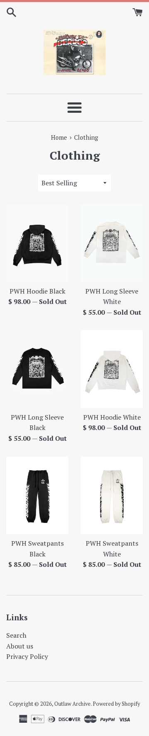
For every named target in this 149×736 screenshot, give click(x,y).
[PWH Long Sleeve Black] (37, 369)
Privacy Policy (27, 656)
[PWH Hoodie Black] (37, 243)
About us (19, 646)
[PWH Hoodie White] (112, 369)
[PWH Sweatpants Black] (37, 495)
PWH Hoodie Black (37, 291)
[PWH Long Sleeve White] (112, 243)
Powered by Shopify (116, 703)
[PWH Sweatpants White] (112, 495)
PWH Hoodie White (112, 417)
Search (16, 635)
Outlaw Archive (72, 703)
